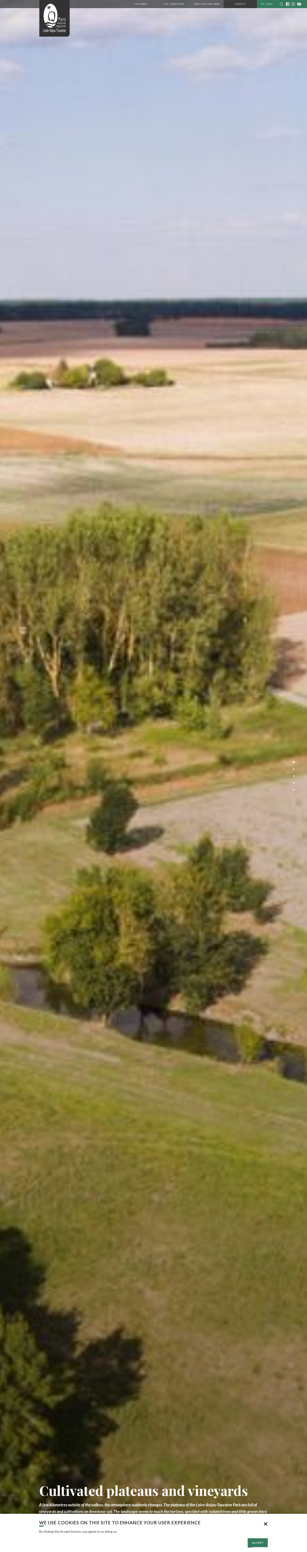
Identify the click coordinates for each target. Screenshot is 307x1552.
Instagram (294, 4)
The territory (174, 3)
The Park (140, 3)
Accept (258, 1542)
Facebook (288, 4)
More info (124, 1531)
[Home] (54, 18)
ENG (270, 3)
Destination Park (207, 3)
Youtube (300, 4)
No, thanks (265, 1524)
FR (262, 3)
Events (240, 3)
